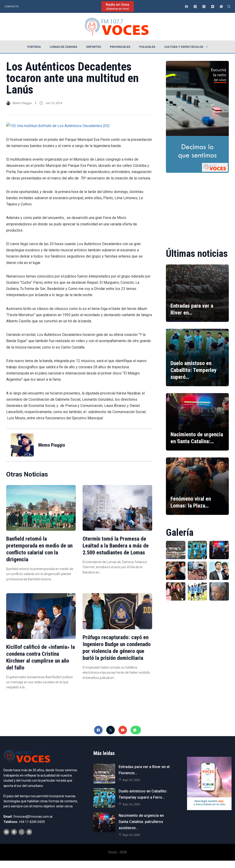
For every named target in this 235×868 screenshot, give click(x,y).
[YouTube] (212, 6)
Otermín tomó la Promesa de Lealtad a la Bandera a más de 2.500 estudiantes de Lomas (116, 546)
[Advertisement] (197, 207)
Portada (34, 46)
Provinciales (120, 46)
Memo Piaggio (22, 103)
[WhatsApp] (221, 6)
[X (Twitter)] (195, 6)
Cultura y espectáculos (183, 46)
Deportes (93, 46)
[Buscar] (228, 6)
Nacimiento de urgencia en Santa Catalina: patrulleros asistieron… (141, 821)
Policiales (147, 46)
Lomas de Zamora (63, 46)
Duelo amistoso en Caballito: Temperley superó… (194, 370)
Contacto (12, 6)
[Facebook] (186, 6)
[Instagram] (203, 6)
